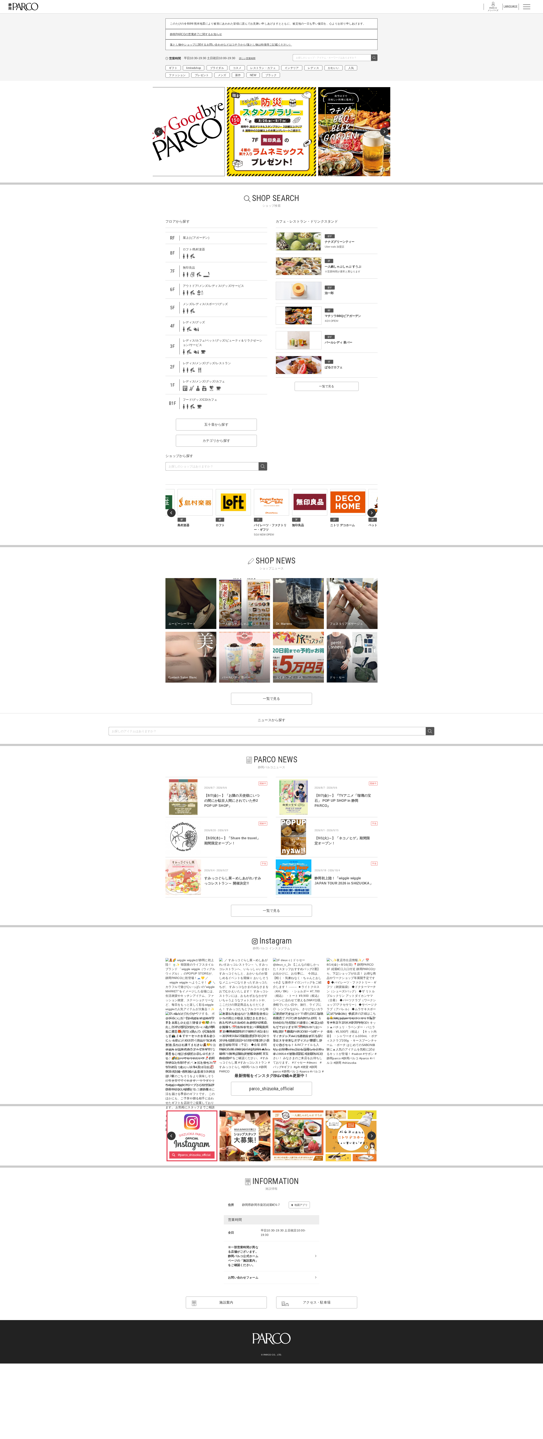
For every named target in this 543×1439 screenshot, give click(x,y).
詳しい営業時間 (247, 58)
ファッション (177, 75)
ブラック (271, 75)
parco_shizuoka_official (271, 1088)
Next (384, 131)
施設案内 (226, 1302)
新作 (238, 75)
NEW (253, 75)
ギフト (173, 68)
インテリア (292, 68)
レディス (313, 68)
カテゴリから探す (216, 440)
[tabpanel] (271, 131)
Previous (158, 131)
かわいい (333, 68)
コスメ (237, 68)
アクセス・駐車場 (316, 1302)
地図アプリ (300, 1204)
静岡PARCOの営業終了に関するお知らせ (196, 34)
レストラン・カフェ (263, 68)
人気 (351, 68)
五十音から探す (216, 424)
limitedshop (193, 68)
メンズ (222, 75)
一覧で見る (326, 386)
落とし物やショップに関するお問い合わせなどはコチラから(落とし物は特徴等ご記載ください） (231, 44)
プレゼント (202, 75)
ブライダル (217, 68)
